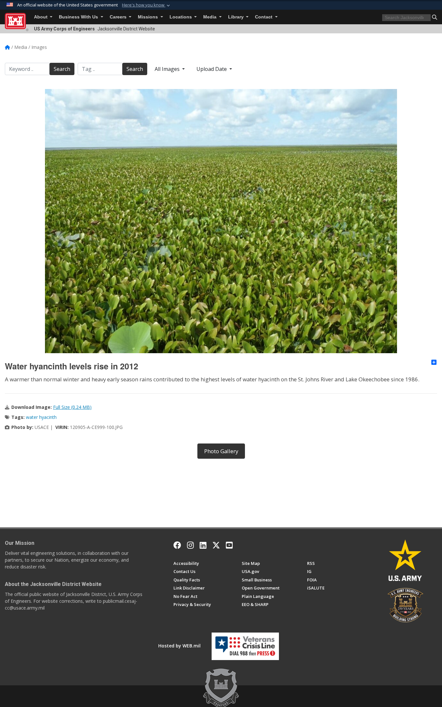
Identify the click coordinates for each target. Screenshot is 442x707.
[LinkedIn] (203, 545)
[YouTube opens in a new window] (229, 545)
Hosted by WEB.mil (179, 646)
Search (62, 69)
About (41, 17)
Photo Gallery (221, 451)
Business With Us (79, 17)
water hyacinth (41, 417)
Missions (148, 17)
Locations (181, 17)
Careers (119, 17)
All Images (168, 69)
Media (210, 17)
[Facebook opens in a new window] (177, 545)
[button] (146, 5)
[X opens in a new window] (216, 545)
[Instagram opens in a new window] (190, 545)
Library (236, 17)
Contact (264, 17)
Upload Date (212, 69)
